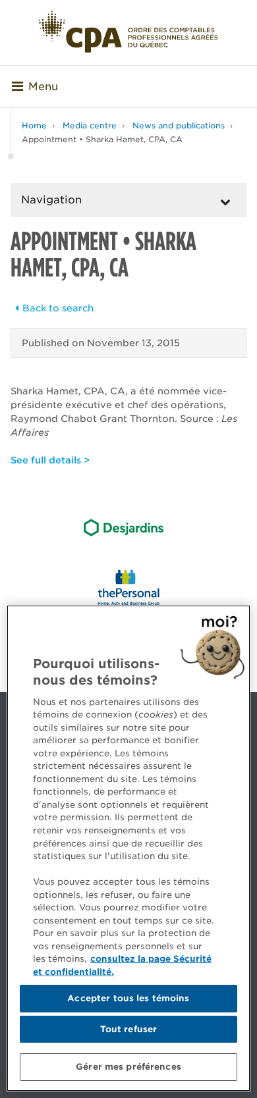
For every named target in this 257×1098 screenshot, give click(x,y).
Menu (43, 86)
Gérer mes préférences (128, 1067)
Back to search (58, 308)
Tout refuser (128, 1029)
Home (34, 125)
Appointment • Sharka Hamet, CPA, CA (102, 139)
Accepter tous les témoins (128, 998)
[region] (128, 848)
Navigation (51, 200)
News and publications (178, 125)
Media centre (90, 125)
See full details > (50, 460)
